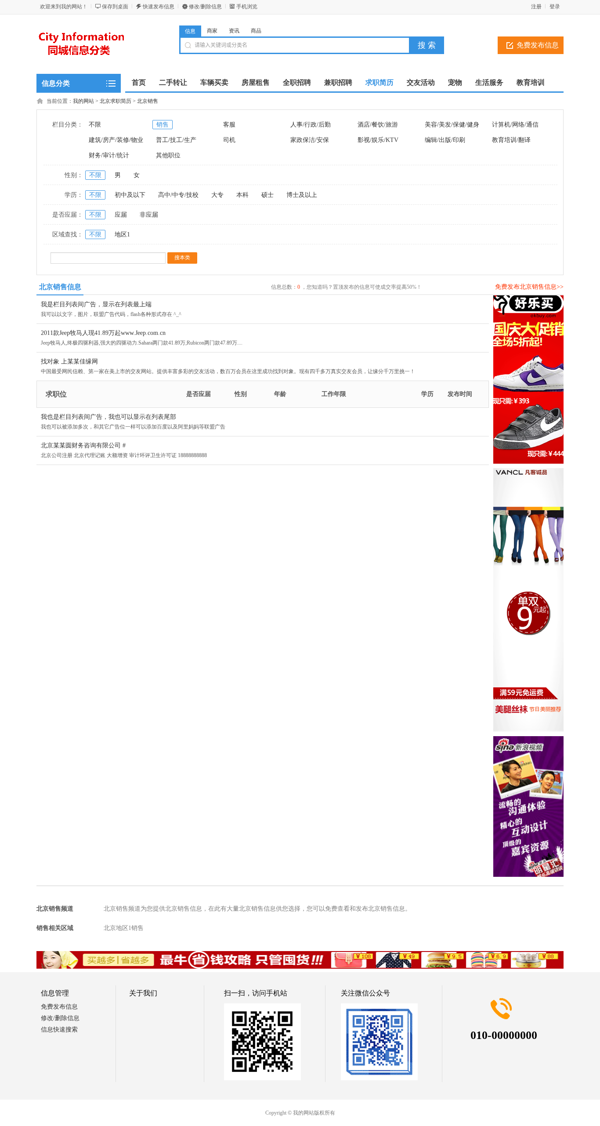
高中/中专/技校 (178, 195)
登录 (554, 7)
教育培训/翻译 (511, 140)
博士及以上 (301, 195)
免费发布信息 (538, 45)
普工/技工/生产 (176, 140)
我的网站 (83, 101)
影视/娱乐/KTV (378, 140)
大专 (217, 195)
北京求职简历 (115, 101)
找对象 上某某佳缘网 (69, 361)
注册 (536, 7)
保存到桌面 (115, 7)
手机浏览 (246, 7)
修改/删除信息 (205, 7)
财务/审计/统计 (109, 155)
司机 (229, 140)
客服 (229, 124)
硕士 (267, 195)
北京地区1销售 (124, 928)
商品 (256, 31)
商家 (212, 31)
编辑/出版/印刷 (445, 140)
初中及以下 (130, 195)
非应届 (149, 214)
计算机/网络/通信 (515, 124)
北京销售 (147, 101)
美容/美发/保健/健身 (452, 124)
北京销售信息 (60, 287)
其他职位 (168, 155)
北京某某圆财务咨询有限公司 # (83, 445)
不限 (95, 124)
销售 (162, 124)
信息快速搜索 (59, 1029)
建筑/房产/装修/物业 (116, 140)
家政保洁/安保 (309, 140)
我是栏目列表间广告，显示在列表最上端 (96, 304)
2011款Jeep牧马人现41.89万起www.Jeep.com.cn (103, 333)
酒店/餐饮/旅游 (378, 124)
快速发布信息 (158, 7)
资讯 (234, 31)
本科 (242, 195)
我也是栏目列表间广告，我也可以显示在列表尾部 (108, 417)
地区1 (122, 234)
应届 (121, 214)
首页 (139, 82)
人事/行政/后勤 (310, 124)
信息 (190, 31)
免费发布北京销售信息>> (529, 286)
